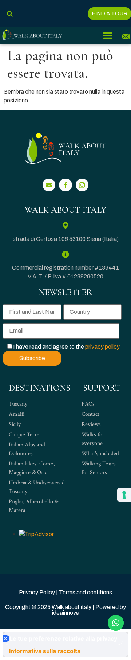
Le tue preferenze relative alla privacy (63, 638)
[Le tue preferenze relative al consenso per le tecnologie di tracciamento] (124, 495)
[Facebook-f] (65, 185)
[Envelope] (49, 185)
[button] (10, 14)
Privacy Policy (37, 592)
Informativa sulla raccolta (44, 651)
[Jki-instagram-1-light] (82, 185)
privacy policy (102, 347)
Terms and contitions (85, 592)
